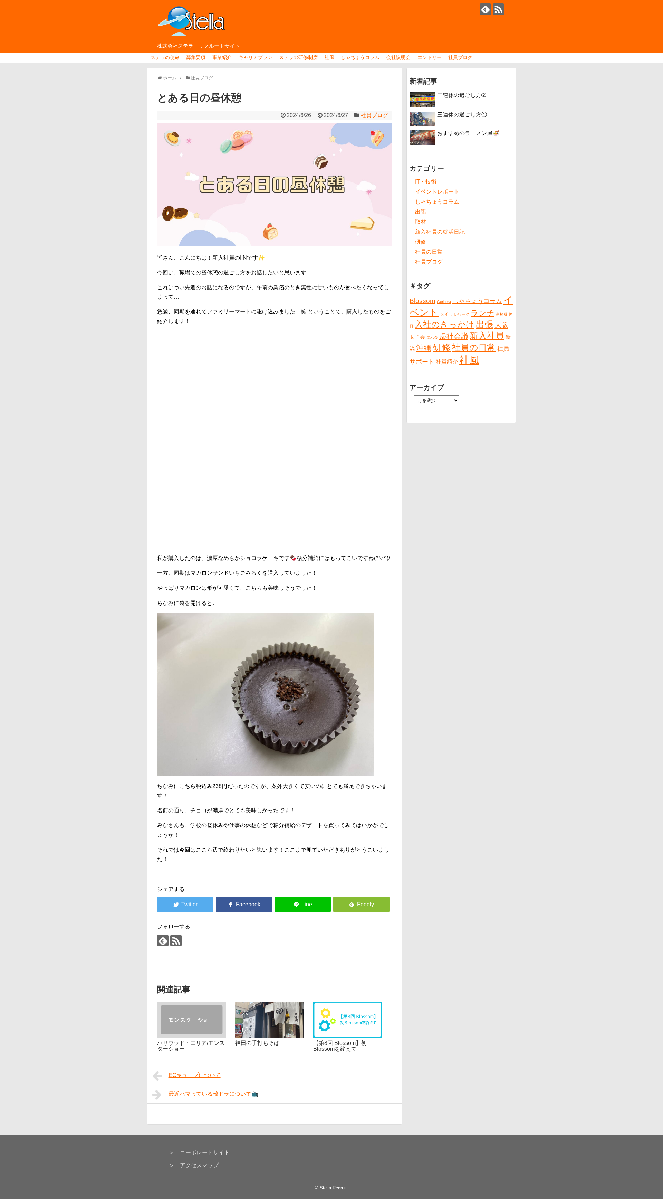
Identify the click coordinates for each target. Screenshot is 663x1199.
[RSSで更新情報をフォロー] (498, 9)
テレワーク (459, 314)
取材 (420, 222)
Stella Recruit (333, 1187)
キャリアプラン (255, 57)
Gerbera (444, 302)
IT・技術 (425, 182)
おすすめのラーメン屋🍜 (468, 133)
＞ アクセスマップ (194, 1165)
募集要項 (195, 57)
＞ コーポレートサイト (199, 1152)
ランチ (482, 313)
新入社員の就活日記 (440, 232)
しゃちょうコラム (360, 57)
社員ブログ (460, 57)
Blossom (422, 301)
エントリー (429, 57)
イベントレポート (437, 192)
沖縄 (423, 348)
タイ (444, 314)
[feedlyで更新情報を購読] (485, 9)
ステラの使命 (165, 57)
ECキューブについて (195, 1075)
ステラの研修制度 (298, 57)
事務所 (501, 314)
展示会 (432, 337)
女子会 (417, 337)
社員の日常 (429, 252)
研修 (420, 242)
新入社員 (487, 335)
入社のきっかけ (444, 324)
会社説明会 (398, 57)
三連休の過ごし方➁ (461, 95)
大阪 (501, 325)
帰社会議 (453, 336)
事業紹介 (222, 57)
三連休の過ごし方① (462, 115)
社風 (329, 57)
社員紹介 (447, 361)
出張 (420, 212)
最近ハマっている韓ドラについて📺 (213, 1094)
